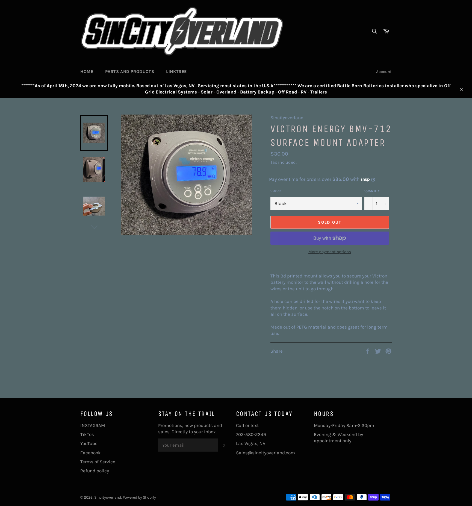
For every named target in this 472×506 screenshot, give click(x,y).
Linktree (176, 71)
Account (384, 71)
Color (275, 191)
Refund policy (94, 470)
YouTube (89, 443)
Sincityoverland (107, 497)
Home (86, 71)
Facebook (90, 452)
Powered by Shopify (139, 497)
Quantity (372, 191)
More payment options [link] (329, 251)
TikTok (87, 434)
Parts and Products (129, 71)
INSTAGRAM (92, 425)
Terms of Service (97, 461)
